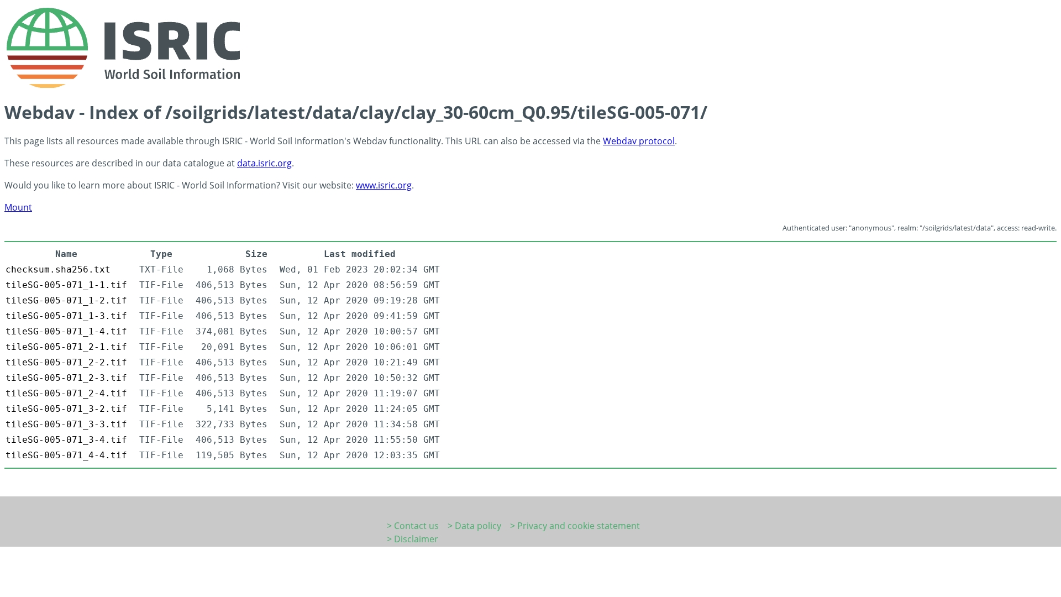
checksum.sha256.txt (58, 269)
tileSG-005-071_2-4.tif (66, 393)
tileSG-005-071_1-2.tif (66, 300)
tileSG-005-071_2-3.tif (66, 378)
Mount (18, 207)
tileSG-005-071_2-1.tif (66, 347)
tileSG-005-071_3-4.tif (66, 439)
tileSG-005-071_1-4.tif (66, 331)
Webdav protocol (639, 141)
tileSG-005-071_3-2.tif (66, 409)
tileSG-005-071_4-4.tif (66, 455)
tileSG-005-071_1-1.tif (66, 285)
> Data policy (474, 526)
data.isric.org (264, 163)
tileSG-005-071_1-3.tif (66, 316)
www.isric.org (384, 185)
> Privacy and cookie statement (575, 526)
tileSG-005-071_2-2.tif (66, 362)
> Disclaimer (412, 539)
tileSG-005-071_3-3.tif (66, 424)
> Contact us (413, 526)
